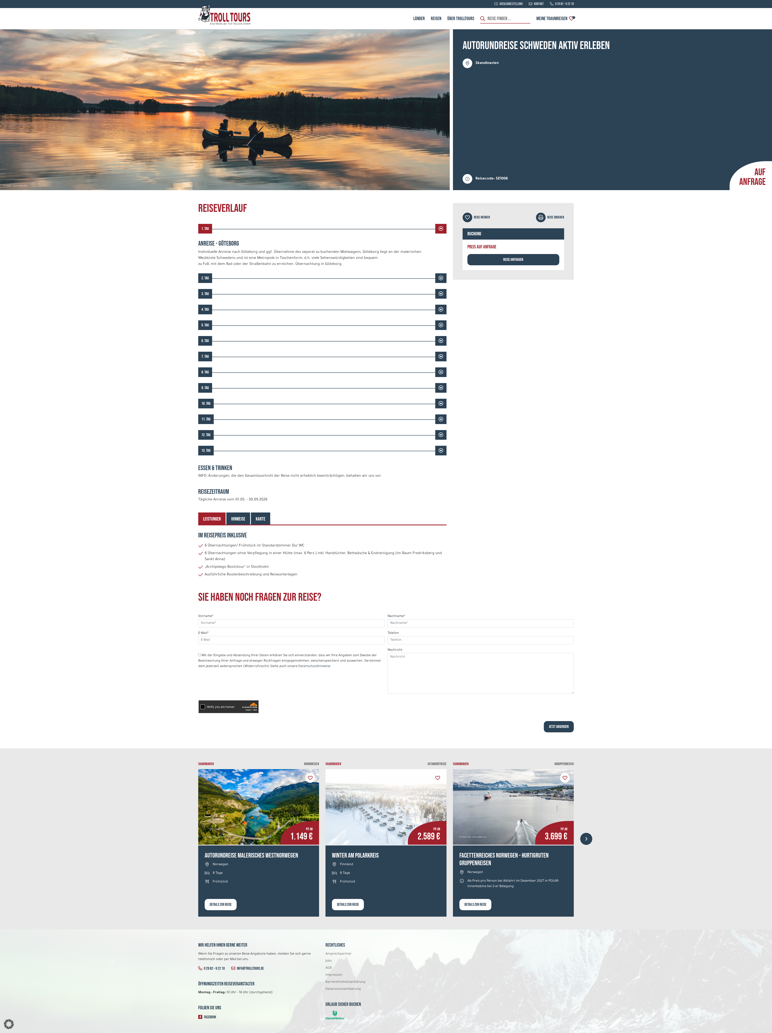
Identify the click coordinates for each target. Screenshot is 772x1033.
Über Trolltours (460, 19)
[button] (9, 1024)
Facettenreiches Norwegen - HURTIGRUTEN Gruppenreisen (504, 859)
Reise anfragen (513, 259)
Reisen (436, 19)
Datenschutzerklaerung (343, 989)
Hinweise (238, 519)
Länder (419, 19)
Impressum (333, 975)
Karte (260, 519)
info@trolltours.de (250, 968)
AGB (328, 968)
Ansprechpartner (338, 954)
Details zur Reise (221, 904)
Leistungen (212, 519)
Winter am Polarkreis (355, 856)
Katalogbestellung (511, 4)
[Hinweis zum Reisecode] (467, 179)
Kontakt (539, 4)
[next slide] (586, 839)
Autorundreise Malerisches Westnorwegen (251, 856)
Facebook (210, 1017)
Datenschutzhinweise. (314, 666)
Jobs (328, 961)
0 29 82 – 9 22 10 (564, 4)
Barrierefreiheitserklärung (345, 982)
